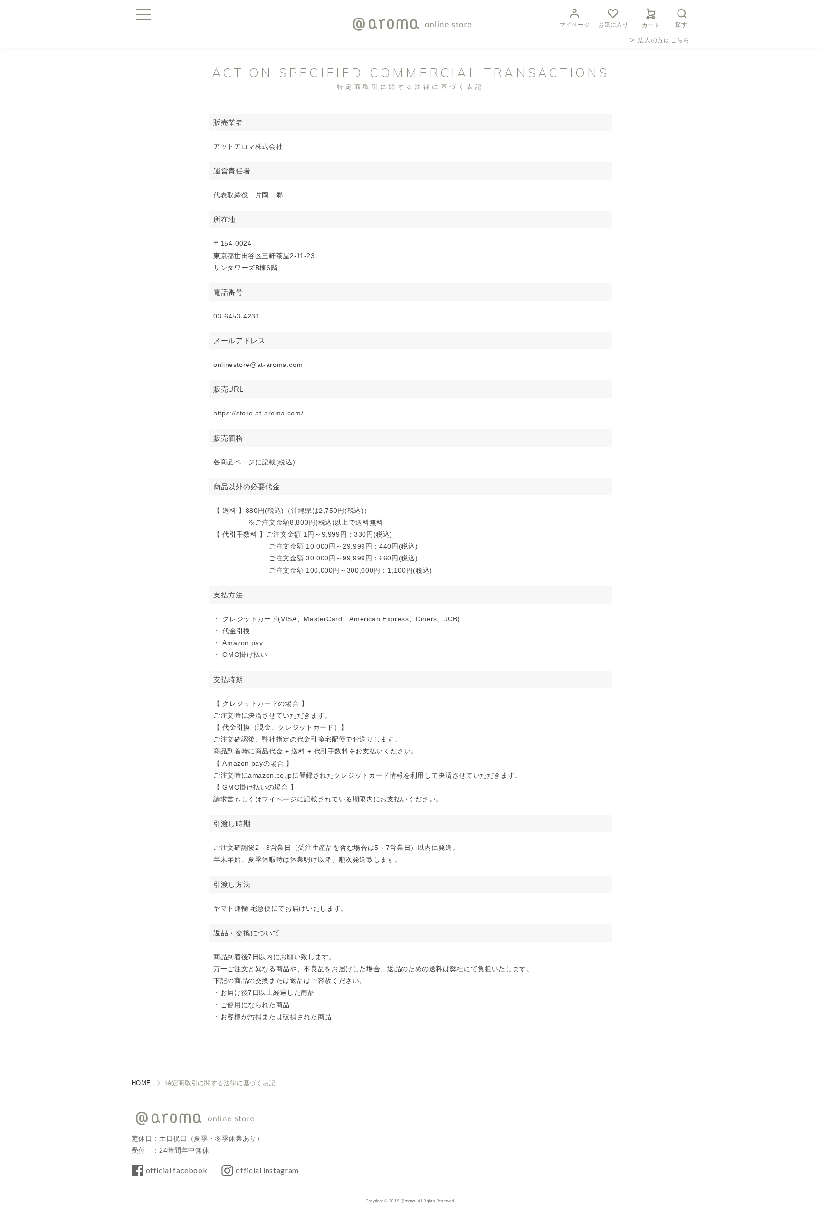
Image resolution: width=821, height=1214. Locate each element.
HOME (142, 1083)
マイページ (575, 24)
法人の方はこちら (663, 40)
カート (651, 25)
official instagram (267, 1170)
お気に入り (613, 24)
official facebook (177, 1170)
